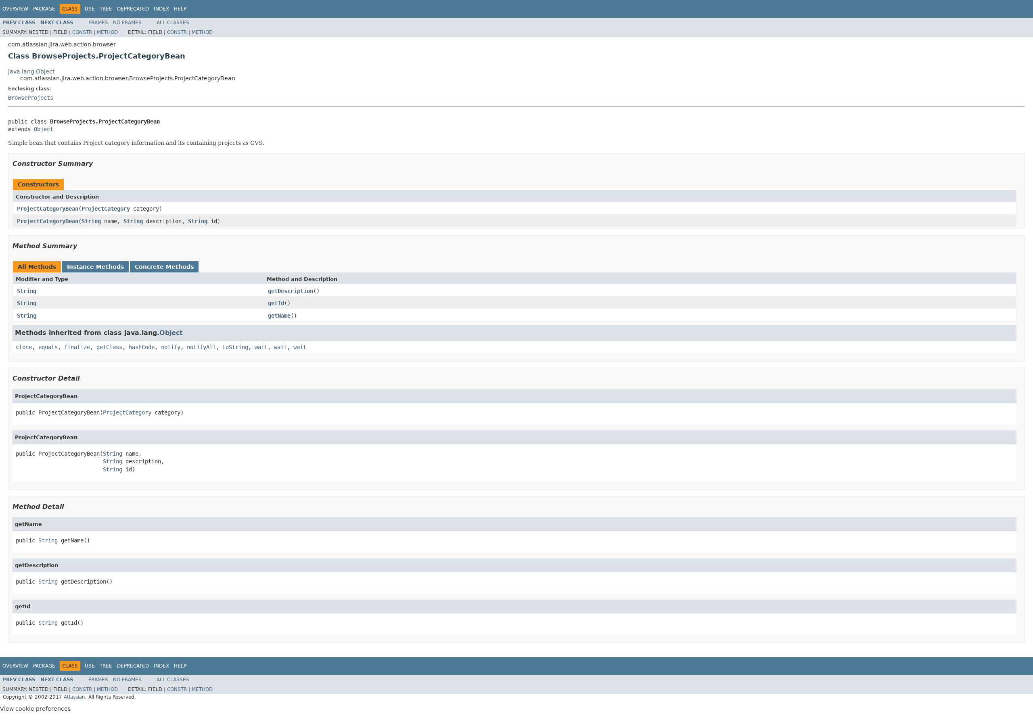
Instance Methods (95, 267)
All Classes (173, 22)
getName (279, 315)
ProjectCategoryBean (47, 208)
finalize (77, 347)
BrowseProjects (30, 97)
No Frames (127, 22)
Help (180, 9)
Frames (98, 22)
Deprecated (133, 9)
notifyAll (201, 347)
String (91, 221)
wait (261, 347)
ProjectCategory (106, 208)
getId (276, 303)
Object (43, 129)
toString (235, 347)
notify (170, 347)
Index (161, 9)
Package (44, 9)
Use (90, 9)
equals (48, 347)
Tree (106, 9)
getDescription (290, 291)
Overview (15, 9)
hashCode (142, 347)
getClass (109, 347)
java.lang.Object (31, 71)
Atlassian (74, 697)
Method (107, 32)
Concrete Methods (164, 267)
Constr (82, 32)
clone (24, 347)
